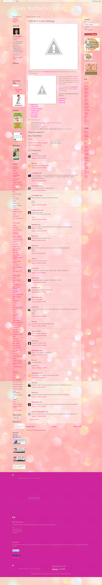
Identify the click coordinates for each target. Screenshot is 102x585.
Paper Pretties (16, 320)
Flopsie (14, 225)
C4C (14, 196)
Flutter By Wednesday (16, 233)
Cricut (14, 214)
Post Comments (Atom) (39, 430)
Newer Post (30, 426)
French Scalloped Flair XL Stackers (17, 236)
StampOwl (34, 224)
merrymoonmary (55, 573)
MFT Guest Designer (16, 291)
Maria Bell (85, 117)
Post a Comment (34, 419)
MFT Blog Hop (16, 284)
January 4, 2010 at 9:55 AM (39, 326)
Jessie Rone (86, 100)
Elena (33, 392)
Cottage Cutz (16, 209)
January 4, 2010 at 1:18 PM (39, 377)
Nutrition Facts (32, 478)
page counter (15, 557)
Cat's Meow (16, 198)
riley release (16, 341)
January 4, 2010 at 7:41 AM (39, 292)
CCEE (14, 201)
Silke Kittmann (86, 120)
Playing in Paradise (18, 334)
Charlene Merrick (86, 143)
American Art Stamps (16, 179)
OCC (14, 309)
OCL (14, 312)
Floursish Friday (17, 230)
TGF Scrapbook (17, 379)
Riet (33, 360)
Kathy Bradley (86, 158)
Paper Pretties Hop (18, 322)
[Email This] (54, 143)
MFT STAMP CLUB (18, 294)
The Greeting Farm (18, 384)
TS (13, 397)
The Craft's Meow (17, 382)
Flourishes (15, 227)
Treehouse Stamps (18, 395)
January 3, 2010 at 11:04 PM (39, 219)
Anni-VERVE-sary (17, 185)
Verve (14, 401)
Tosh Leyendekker (86, 172)
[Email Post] (51, 142)
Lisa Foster (35, 331)
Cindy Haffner (38, 142)
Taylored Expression (16, 372)
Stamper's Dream (17, 366)
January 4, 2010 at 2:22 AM (39, 240)
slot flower (15, 354)
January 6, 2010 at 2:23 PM (39, 416)
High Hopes (16, 252)
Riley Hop (15, 338)
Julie (33, 382)
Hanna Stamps (17, 246)
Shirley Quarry (86, 167)
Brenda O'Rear (86, 139)
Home (54, 426)
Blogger (69, 573)
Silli (33, 258)
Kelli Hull (86, 110)
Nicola (33, 245)
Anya (14, 187)
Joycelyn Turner (86, 107)
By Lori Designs (17, 194)
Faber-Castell (16, 223)
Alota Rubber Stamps (16, 176)
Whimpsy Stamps (17, 404)
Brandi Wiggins (86, 135)
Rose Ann (34, 287)
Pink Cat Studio (17, 329)
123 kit (14, 170)
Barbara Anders (86, 88)
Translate (90, 30)
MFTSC (15, 303)
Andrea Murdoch (86, 82)
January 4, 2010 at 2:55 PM (39, 387)
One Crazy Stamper (15, 315)
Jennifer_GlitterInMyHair (38, 411)
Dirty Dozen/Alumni (18, 218)
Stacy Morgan (35, 350)
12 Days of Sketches (15, 167)
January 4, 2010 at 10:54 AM (39, 345)
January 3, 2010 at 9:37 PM (39, 167)
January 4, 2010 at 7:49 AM (39, 301)
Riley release (16, 343)
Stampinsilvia (35, 402)
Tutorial (14, 399)
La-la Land (15, 265)
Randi (33, 236)
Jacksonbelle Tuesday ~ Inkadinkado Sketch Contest (18, 257)
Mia (33, 163)
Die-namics (16, 216)
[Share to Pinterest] (60, 143)
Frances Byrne (86, 96)
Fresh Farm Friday (17, 239)
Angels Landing (17, 182)
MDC (14, 278)
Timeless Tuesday (17, 389)
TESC (14, 377)
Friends (15, 242)
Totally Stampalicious (16, 392)
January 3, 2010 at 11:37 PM (39, 230)
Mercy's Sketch (17, 280)
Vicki (85, 123)
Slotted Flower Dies (18, 356)
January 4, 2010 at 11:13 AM (39, 355)
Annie (33, 153)
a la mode (15, 173)
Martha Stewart (17, 275)
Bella (14, 191)
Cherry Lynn (16, 203)
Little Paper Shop (36, 145)
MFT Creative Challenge (16, 288)
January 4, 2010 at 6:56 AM (39, 272)
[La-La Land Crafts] (92, 50)
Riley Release (16, 345)
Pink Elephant (16, 331)
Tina (33, 321)
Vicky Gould (86, 176)
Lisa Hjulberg (35, 173)
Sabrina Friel (86, 164)
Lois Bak (86, 160)
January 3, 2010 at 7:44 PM (39, 158)
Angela (33, 307)
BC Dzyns (15, 189)
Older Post (77, 426)
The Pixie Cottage (17, 386)
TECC (14, 375)
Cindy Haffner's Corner (39, 8)
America (34, 278)
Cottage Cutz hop (17, 211)
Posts (16, 424)
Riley (14, 336)
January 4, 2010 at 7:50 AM (39, 316)
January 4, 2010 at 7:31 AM (39, 282)
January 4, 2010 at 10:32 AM (39, 335)
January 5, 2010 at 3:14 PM (39, 406)
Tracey (33, 340)
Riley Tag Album (17, 348)
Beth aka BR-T (36, 186)
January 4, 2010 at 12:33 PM (39, 367)
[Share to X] (57, 143)
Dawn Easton (35, 297)
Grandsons (16, 244)
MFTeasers (16, 300)
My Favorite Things (18, 307)
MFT (14, 282)
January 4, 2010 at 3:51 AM (39, 253)
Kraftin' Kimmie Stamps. (17, 262)
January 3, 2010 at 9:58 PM (39, 190)
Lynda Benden (86, 113)
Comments (18, 427)
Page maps (16, 318)
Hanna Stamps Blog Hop (17, 249)
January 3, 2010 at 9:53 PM (39, 180)
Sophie (14, 358)
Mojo (14, 305)
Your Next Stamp (17, 410)
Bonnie (34, 268)
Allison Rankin (36, 373)
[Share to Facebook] (59, 143)
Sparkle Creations (17, 360)
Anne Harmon (86, 132)
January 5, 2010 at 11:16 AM (39, 396)
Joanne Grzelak (86, 103)
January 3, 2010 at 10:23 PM (39, 205)
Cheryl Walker (35, 195)
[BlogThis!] (56, 143)
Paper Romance (17, 325)
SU (13, 369)
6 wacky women (36, 210)
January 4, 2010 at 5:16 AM (39, 263)
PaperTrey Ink (16, 327)
